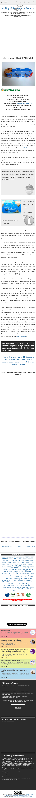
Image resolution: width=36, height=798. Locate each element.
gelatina (10, 571)
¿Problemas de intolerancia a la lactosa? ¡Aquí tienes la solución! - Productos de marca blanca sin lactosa (14, 650)
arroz (10, 559)
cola (8, 564)
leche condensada (24, 573)
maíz (24, 575)
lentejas (32, 573)
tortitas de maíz (9, 589)
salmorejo (10, 583)
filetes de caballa (7, 569)
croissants (9, 566)
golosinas (16, 571)
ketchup (4, 573)
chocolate (21, 562)
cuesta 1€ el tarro (24, 148)
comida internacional (20, 564)
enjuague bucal (24, 568)
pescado (5, 580)
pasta (11, 578)
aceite (3, 557)
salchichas (31, 582)
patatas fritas (18, 578)
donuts (32, 566)
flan (13, 569)
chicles (14, 562)
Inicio (19, 546)
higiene (28, 571)
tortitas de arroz (24, 587)
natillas (17, 576)
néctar (22, 576)
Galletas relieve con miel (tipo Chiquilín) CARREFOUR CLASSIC (16, 685)
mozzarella (11, 576)
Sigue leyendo (4, 636)
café (23, 560)
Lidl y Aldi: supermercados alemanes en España (12, 660)
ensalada (32, 568)
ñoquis (21, 590)
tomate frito (23, 585)
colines (12, 564)
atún (15, 559)
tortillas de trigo (10, 587)
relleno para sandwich (22, 581)
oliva (26, 576)
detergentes (26, 566)
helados (21, 571)
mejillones (29, 575)
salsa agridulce (17, 583)
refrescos (13, 582)
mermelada (5, 576)
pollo (3, 582)
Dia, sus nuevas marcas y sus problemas (11, 640)
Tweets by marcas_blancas (8, 721)
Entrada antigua (30, 546)
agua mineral (10, 557)
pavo (30, 578)
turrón (15, 589)
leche (15, 573)
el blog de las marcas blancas (18, 8)
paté (25, 578)
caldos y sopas (29, 560)
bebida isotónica (28, 559)
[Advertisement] (18, 36)
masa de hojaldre (8, 575)
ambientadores (20, 557)
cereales (4, 562)
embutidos (14, 568)
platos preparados (26, 580)
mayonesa (18, 575)
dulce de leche (5, 568)
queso (8, 582)
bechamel (5, 560)
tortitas (17, 587)
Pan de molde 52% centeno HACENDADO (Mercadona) (14, 689)
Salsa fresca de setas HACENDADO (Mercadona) (13, 691)
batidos (20, 559)
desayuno (16, 566)
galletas (18, 569)
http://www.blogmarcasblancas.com (24, 796)
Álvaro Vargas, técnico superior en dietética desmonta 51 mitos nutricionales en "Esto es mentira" (16, 779)
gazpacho (25, 569)
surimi (17, 585)
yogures (22, 589)
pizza (15, 580)
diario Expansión (21, 336)
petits (10, 580)
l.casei (10, 573)
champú (9, 562)
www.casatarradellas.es (24, 103)
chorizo (27, 562)
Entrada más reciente (6, 546)
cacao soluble (15, 560)
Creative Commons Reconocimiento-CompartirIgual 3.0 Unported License (19, 795)
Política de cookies (5, 630)
